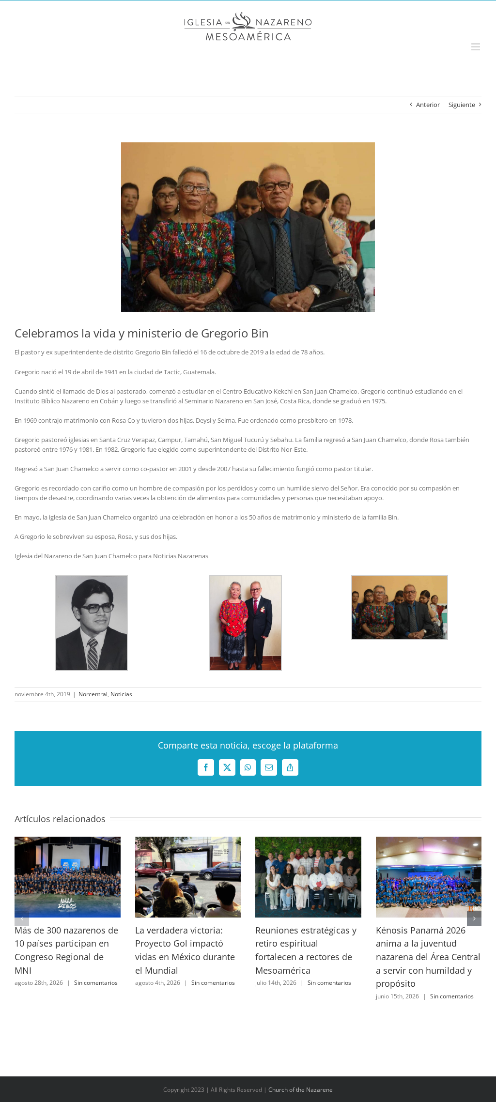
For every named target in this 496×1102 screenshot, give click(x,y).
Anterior (428, 104)
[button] (22, 918)
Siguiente (462, 104)
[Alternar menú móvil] (476, 47)
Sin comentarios (96, 983)
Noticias (121, 694)
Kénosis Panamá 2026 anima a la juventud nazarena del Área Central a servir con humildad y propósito (428, 957)
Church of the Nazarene (300, 1090)
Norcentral (93, 694)
